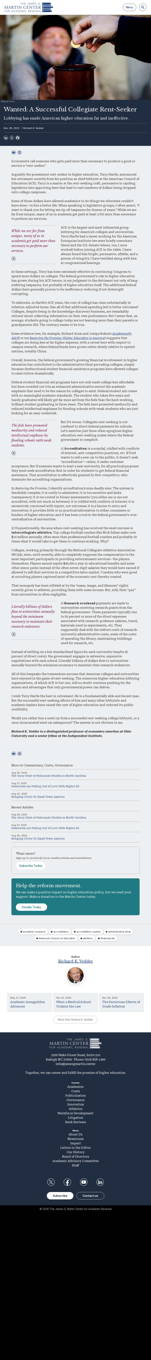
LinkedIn (100, 1182)
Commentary (33, 765)
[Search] (143, 7)
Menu (129, 7)
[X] (12, 138)
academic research (34, 931)
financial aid (108, 938)
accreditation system (88, 931)
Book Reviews (75, 1122)
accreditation (61, 931)
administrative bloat (119, 931)
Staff (75, 1165)
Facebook (67, 1182)
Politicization (75, 1095)
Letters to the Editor (75, 1147)
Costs (48, 765)
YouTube (84, 1182)
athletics (88, 938)
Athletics (75, 1109)
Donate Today (31, 907)
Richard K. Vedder (33, 128)
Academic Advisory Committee (75, 1161)
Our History (76, 1152)
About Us (75, 1134)
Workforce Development (75, 1113)
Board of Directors (75, 1156)
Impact (75, 1143)
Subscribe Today (30, 865)
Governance (64, 765)
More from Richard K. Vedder (75, 1019)
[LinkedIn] (6, 138)
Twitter (51, 1182)
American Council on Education (57, 938)
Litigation (75, 1117)
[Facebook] (17, 138)
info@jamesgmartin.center (76, 1064)
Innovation (75, 1104)
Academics (75, 1087)
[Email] (13, 152)
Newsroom (76, 1139)
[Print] (19, 152)
